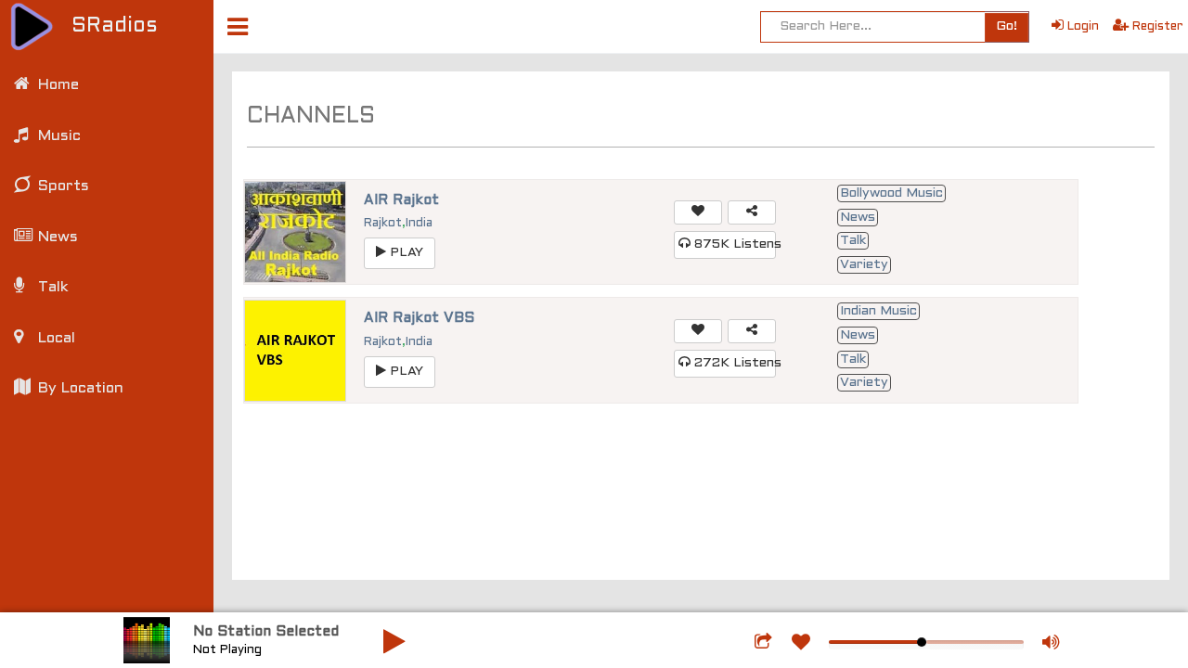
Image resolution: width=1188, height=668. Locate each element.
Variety (864, 265)
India (419, 223)
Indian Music (878, 311)
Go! (1006, 26)
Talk (853, 241)
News (857, 218)
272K (733, 363)
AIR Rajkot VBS (419, 318)
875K (733, 244)
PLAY (404, 253)
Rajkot (383, 223)
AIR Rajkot (401, 200)
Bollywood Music (891, 193)
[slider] (921, 642)
